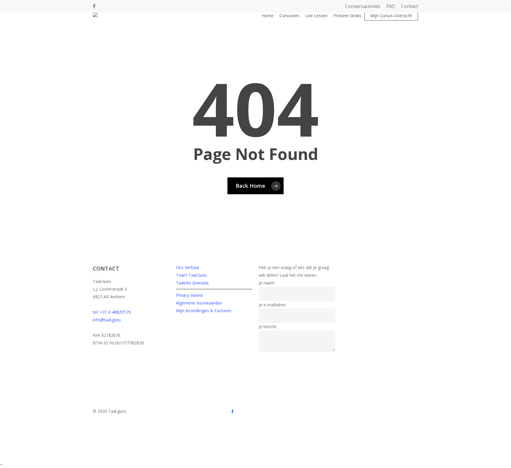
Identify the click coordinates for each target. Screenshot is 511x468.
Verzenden (272, 358)
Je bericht (267, 326)
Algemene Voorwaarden (199, 303)
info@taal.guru (107, 320)
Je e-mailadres (272, 304)
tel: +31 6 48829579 (112, 312)
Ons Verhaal (187, 267)
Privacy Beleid (189, 295)
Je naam (266, 283)
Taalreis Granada (192, 283)
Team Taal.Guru (191, 275)
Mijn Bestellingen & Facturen (203, 310)
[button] (255, 464)
